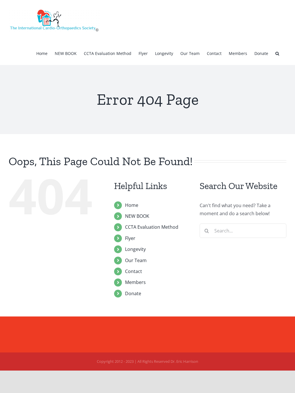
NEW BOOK (137, 216)
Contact (133, 271)
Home (131, 205)
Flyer (130, 238)
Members (135, 282)
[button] (277, 53)
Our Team (136, 260)
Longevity (135, 249)
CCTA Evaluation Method (151, 227)
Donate (133, 293)
